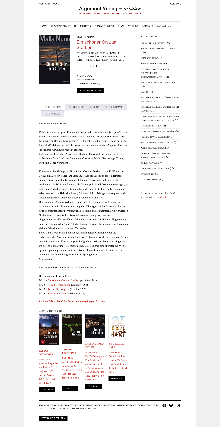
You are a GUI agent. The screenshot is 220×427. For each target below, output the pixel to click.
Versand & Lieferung (86, 408)
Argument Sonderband (152, 43)
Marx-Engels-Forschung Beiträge (158, 131)
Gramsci (145, 92)
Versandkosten (161, 197)
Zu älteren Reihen (149, 180)
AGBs (133, 405)
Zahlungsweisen (66, 408)
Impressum (109, 405)
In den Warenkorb (90, 90)
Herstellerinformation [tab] (83, 107)
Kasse (56, 4)
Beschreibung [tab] (53, 107)
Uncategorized (148, 174)
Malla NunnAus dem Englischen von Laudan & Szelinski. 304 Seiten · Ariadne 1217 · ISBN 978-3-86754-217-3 (72, 370)
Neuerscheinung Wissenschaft (156, 142)
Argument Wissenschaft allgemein (158, 49)
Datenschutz (123, 405)
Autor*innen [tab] (52, 113)
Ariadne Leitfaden (150, 58)
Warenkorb (175, 4)
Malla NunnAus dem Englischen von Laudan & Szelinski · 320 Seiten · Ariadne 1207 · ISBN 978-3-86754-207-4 (49, 371)
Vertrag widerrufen (53, 418)
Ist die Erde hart (116, 345)
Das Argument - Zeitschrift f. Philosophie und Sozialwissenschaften (155, 73)
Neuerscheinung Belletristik (155, 137)
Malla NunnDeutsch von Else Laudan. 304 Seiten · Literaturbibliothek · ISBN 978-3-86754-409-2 (118, 362)
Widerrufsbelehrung (148, 405)
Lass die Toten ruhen (59, 284)
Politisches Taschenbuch (153, 148)
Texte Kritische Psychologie (155, 168)
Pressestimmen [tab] (114, 107)
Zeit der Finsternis (58, 293)
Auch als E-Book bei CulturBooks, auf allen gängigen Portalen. (72, 301)
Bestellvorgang (48, 408)
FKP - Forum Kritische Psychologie (158, 83)
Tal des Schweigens (58, 289)
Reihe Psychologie (150, 163)
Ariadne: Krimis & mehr (152, 64)
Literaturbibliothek (151, 126)
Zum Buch (47, 389)
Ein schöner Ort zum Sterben (63, 280)
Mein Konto (44, 4)
